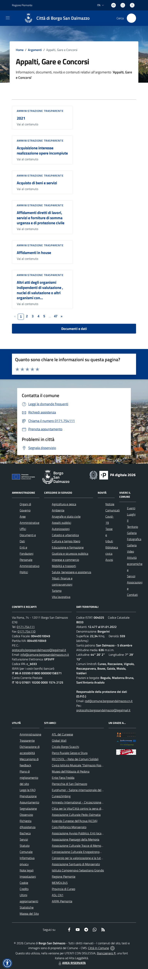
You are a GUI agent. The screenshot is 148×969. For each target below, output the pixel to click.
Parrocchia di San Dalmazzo (69, 783)
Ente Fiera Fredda (63, 777)
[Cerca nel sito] (131, 18)
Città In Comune (98, 948)
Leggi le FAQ (28, 790)
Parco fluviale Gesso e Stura (69, 753)
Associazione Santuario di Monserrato (76, 864)
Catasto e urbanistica (65, 535)
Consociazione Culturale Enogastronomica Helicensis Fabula (90, 851)
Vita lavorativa (61, 596)
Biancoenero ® (106, 953)
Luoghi (131, 514)
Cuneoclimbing (61, 796)
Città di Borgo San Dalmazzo (63, 18)
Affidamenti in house (34, 253)
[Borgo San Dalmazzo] (28, 18)
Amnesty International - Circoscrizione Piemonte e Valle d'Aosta (93, 802)
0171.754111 (26, 626)
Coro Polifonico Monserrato (69, 827)
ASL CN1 (57, 895)
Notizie (109, 504)
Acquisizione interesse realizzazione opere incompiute (42, 150)
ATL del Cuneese (62, 734)
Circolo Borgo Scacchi (65, 746)
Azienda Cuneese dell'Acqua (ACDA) (74, 821)
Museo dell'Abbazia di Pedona (70, 771)
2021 (21, 118)
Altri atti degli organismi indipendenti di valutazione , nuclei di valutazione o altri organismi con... (40, 290)
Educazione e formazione (68, 547)
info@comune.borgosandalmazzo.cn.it (44, 654)
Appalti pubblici (61, 522)
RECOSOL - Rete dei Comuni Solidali (75, 759)
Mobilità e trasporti (64, 566)
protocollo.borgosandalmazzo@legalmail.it (39, 650)
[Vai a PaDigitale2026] (112, 475)
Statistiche (27, 907)
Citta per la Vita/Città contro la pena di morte (81, 808)
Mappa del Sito (29, 913)
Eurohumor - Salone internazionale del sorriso (81, 790)
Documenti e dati (74, 328)
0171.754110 (26, 631)
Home (20, 50)
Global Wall (59, 740)
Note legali (27, 870)
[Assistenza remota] (112, 948)
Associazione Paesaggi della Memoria (75, 839)
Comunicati (112, 510)
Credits (24, 889)
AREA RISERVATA (74, 963)
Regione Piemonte (22, 5)
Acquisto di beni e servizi (37, 183)
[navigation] (7, 17)
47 (55, 316)
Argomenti (35, 50)
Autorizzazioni (61, 529)
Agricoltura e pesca (64, 504)
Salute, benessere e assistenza (71, 572)
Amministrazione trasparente (40, 111)
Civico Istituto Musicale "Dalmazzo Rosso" (78, 765)
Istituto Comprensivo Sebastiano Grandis (78, 870)
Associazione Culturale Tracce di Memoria (78, 845)
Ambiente (58, 510)
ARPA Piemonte (62, 901)
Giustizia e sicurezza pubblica (70, 553)
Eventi (131, 508)
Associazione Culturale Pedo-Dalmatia (76, 814)
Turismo (56, 590)
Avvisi (109, 559)
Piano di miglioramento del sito (29, 777)
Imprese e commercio (65, 559)
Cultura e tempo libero (66, 541)
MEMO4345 (60, 882)
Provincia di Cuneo (63, 889)
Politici (24, 572)
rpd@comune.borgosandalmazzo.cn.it (109, 701)
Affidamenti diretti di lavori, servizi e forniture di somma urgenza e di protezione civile (40, 218)
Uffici (23, 529)
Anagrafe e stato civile (66, 516)
